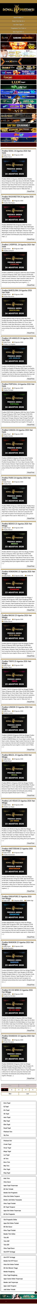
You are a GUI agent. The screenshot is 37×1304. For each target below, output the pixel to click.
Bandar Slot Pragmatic (10, 1193)
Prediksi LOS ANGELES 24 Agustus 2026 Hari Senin (17, 339)
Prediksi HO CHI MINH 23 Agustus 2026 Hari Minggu (17, 991)
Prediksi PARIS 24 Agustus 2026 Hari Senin (16, 479)
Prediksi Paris (7, 484)
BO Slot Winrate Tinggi (11, 1268)
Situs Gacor (7, 1182)
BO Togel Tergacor (9, 1207)
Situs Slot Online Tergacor (12, 1196)
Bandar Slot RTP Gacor (11, 1261)
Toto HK (6, 1237)
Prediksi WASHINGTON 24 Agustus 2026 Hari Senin (17, 198)
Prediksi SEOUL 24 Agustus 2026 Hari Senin (16, 152)
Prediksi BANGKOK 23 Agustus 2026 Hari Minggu (18, 943)
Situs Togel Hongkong (10, 1275)
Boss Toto (7, 1162)
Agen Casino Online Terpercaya (13, 1279)
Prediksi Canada (8, 436)
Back (27, 1085)
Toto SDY (6, 1245)
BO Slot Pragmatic (9, 1214)
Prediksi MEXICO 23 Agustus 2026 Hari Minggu (17, 525)
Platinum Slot (8, 1141)
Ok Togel (6, 1114)
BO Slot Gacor (8, 1227)
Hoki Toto (7, 1178)
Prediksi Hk (30, 575)
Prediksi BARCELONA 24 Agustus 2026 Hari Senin (17, 291)
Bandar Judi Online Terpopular (13, 1200)
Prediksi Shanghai (9, 1042)
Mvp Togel (7, 1121)
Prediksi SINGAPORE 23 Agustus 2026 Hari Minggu (17, 897)
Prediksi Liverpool (9, 250)
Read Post (30, 191)
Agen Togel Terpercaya (11, 1185)
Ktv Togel (6, 1110)
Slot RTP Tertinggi (9, 1252)
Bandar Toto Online (9, 1234)
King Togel (7, 1173)
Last (27, 1093)
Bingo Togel (7, 1151)
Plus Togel (7, 1169)
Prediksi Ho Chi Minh (9, 996)
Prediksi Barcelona (9, 296)
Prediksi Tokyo (8, 667)
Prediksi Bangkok (8, 948)
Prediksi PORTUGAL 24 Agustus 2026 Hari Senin (18, 385)
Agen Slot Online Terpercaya (12, 1210)
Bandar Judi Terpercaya (11, 1282)
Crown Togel (7, 1144)
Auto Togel (7, 1117)
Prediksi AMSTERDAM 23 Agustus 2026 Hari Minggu (17, 849)
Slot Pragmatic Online (10, 1220)
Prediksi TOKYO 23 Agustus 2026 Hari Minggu (16, 662)
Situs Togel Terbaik (10, 1203)
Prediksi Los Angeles (9, 344)
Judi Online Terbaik (9, 1289)
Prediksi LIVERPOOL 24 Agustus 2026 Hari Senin (18, 246)
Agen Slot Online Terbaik (11, 1223)
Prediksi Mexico (8, 529)
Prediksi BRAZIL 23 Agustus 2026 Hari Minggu (17, 756)
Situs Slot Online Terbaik (11, 1264)
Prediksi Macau (8, 621)
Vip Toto (6, 1135)
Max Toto (6, 1166)
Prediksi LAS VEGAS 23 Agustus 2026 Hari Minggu (18, 802)
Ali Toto (6, 1158)
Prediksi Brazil (7, 761)
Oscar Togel (7, 1148)
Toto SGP (6, 1241)
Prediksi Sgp (29, 900)
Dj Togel (6, 1106)
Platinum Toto (8, 1132)
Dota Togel (7, 1103)
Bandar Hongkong (9, 1271)
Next (10, 1093)
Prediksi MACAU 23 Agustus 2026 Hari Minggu (17, 616)
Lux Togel (7, 1155)
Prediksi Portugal (8, 390)
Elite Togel (7, 1124)
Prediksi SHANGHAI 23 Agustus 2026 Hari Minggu (18, 1037)
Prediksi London (8, 713)
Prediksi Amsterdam (9, 854)
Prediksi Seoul (8, 157)
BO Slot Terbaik (8, 1189)
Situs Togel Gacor (9, 1248)
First (10, 1085)
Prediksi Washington (9, 203)
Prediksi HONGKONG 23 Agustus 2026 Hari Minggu (18, 572)
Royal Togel (7, 1128)
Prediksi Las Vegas (9, 806)
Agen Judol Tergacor (10, 1286)
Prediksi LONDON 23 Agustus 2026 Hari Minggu (17, 708)
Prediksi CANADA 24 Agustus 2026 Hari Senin (17, 431)
